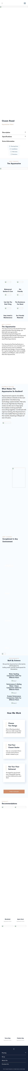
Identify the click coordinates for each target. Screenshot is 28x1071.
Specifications (7, 136)
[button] (13, 146)
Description (6, 132)
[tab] (14, 133)
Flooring (4, 1053)
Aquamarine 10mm (7, 124)
